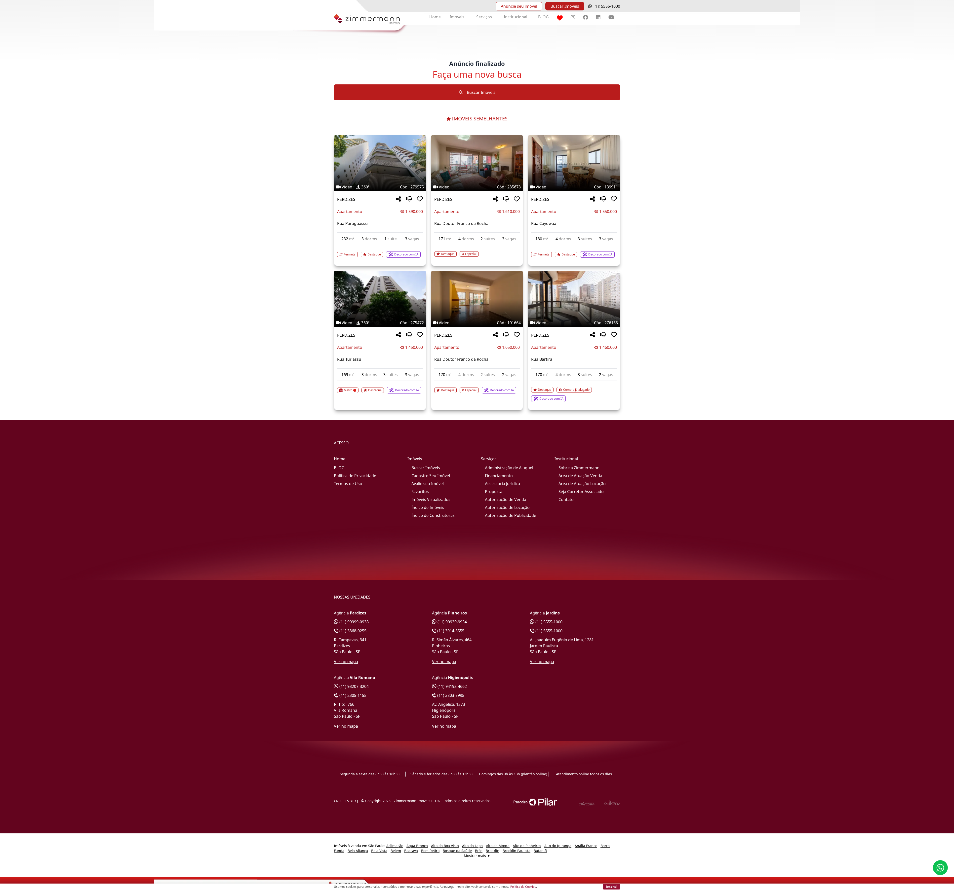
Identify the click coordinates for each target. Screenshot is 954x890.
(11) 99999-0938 (353, 622)
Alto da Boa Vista (445, 845)
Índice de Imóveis (427, 507)
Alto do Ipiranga (557, 845)
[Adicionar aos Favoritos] (420, 199)
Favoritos (420, 491)
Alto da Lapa (472, 845)
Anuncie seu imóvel (519, 6)
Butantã (540, 850)
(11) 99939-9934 (452, 622)
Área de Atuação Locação (582, 483)
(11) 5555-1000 (548, 622)
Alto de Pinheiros (527, 845)
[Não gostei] (409, 199)
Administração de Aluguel (509, 467)
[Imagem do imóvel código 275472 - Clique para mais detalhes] (380, 299)
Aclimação (394, 845)
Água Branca (417, 845)
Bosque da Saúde (457, 850)
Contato (566, 499)
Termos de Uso (348, 483)
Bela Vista (379, 850)
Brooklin (492, 850)
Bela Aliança (358, 850)
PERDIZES (346, 199)
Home (435, 17)
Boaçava (411, 850)
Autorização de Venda (505, 499)
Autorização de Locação (507, 507)
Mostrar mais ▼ (477, 855)
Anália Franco (586, 845)
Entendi (611, 886)
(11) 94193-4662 (452, 686)
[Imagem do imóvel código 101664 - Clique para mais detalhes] (477, 299)
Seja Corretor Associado (581, 491)
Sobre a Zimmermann (578, 467)
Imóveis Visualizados (430, 499)
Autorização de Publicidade (510, 515)
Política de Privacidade (355, 475)
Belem (396, 850)
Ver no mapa (346, 661)
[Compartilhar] (398, 199)
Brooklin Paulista (516, 850)
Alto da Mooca (498, 845)
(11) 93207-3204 (353, 686)
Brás (478, 850)
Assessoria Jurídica (502, 483)
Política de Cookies (523, 887)
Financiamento (499, 475)
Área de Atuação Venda (580, 475)
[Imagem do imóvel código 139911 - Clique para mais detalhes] (574, 163)
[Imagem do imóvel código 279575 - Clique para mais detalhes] (380, 163)
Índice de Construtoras (433, 515)
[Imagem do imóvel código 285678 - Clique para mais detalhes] (477, 163)
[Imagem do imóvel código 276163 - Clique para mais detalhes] (574, 299)
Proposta (493, 491)
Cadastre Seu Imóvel (430, 475)
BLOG (543, 17)
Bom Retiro (430, 850)
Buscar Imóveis (565, 6)
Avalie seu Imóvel (427, 483)
